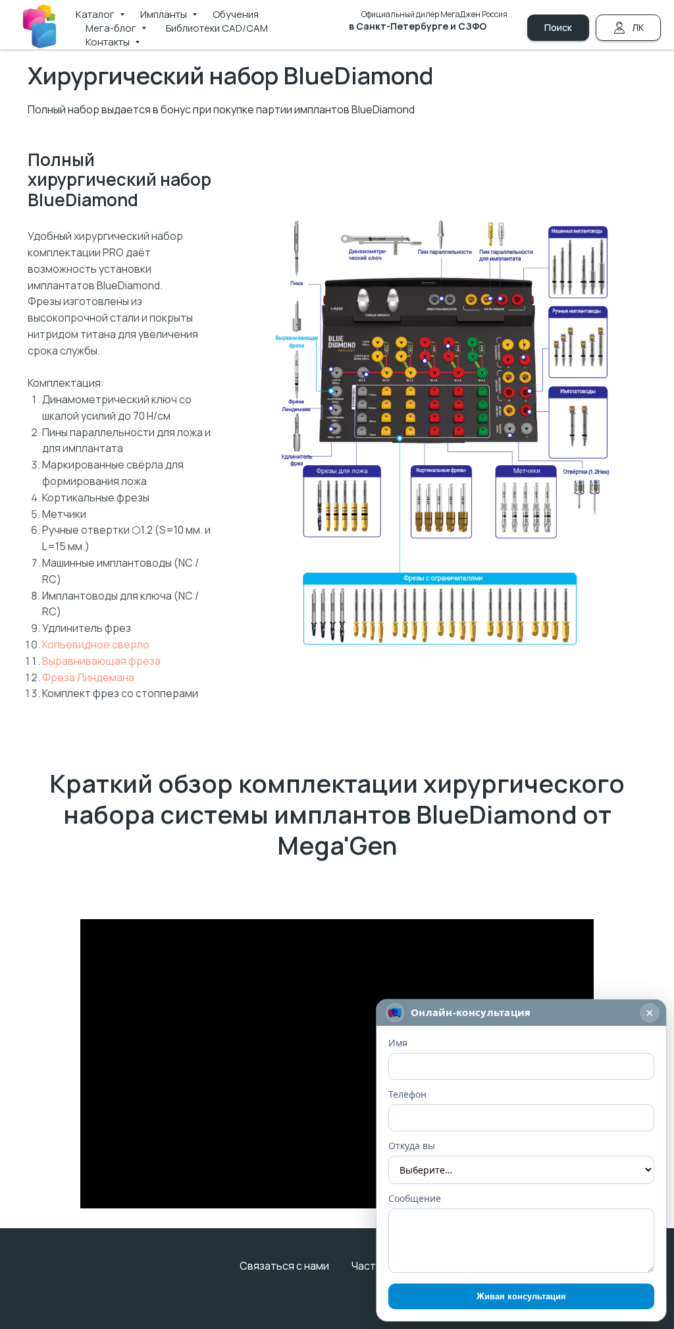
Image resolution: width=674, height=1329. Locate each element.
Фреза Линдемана (88, 677)
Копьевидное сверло (95, 644)
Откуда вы (411, 1145)
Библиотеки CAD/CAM (217, 28)
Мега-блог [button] (112, 28)
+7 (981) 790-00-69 (451, 40)
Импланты (164, 14)
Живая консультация (521, 1296)
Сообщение (414, 1198)
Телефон (407, 1094)
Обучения (236, 14)
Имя (397, 1042)
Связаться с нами (284, 1265)
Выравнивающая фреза (101, 661)
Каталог (96, 14)
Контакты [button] (109, 42)
